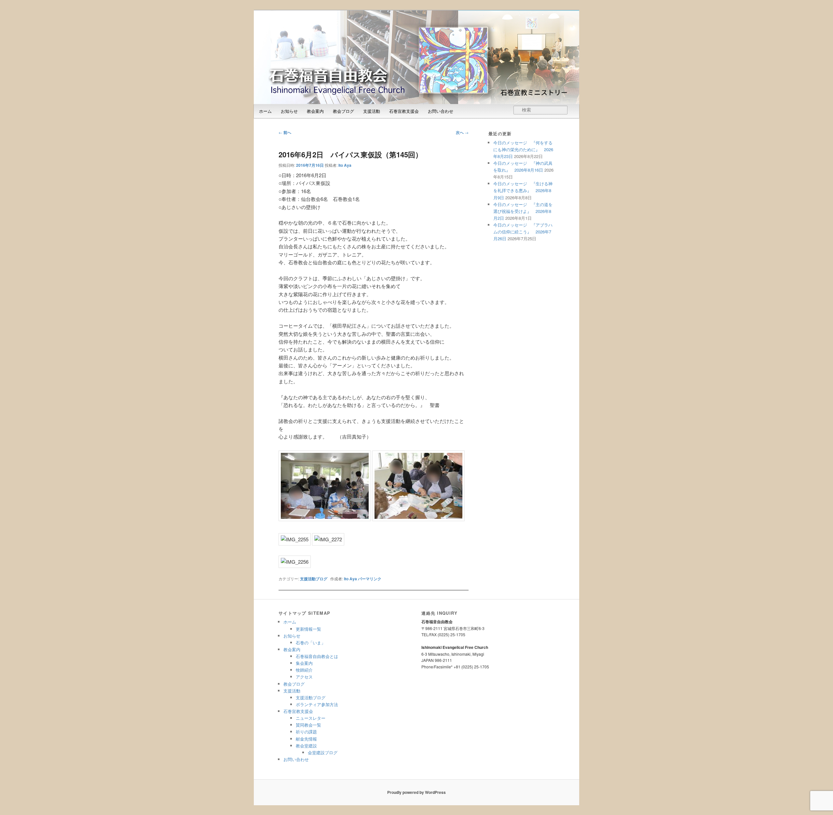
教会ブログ (343, 111)
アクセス (304, 677)
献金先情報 (306, 739)
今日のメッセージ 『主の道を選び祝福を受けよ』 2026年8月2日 (523, 211)
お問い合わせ (440, 111)
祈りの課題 (306, 732)
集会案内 (304, 663)
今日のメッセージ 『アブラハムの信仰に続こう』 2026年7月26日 (523, 232)
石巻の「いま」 (310, 642)
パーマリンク (369, 579)
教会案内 (315, 111)
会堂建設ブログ (322, 752)
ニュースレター (310, 718)
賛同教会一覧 (308, 725)
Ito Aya (344, 165)
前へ (285, 132)
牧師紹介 (304, 670)
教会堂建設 (306, 746)
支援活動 (371, 111)
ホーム (265, 111)
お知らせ (289, 111)
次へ (462, 132)
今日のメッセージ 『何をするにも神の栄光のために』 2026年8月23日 (523, 149)
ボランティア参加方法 (317, 704)
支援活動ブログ (313, 579)
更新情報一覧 (308, 629)
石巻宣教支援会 (404, 111)
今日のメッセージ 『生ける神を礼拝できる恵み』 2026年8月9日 (523, 190)
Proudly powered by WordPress (416, 792)
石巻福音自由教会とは (317, 656)
